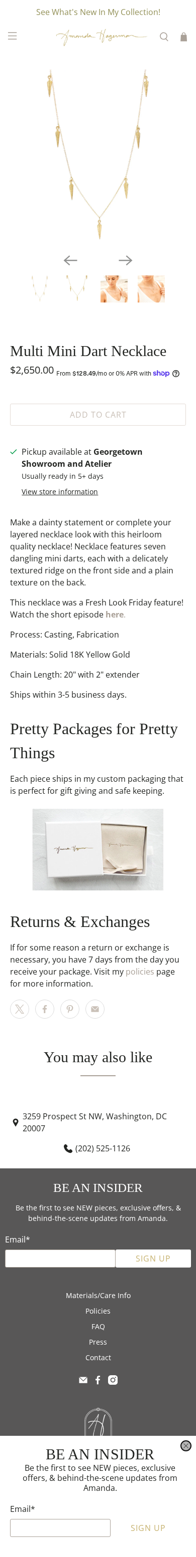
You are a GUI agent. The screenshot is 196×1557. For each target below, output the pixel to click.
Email (22, 1508)
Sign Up (148, 1527)
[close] (186, 1446)
